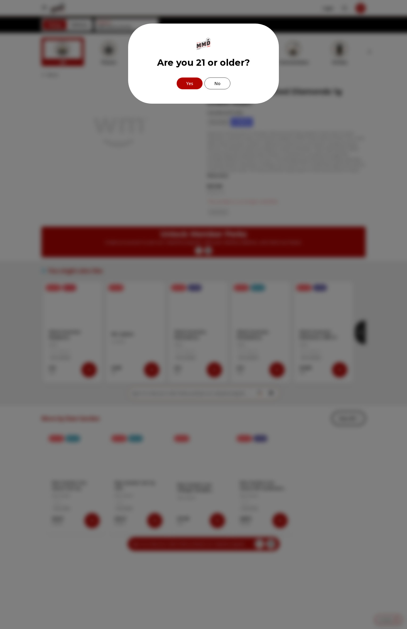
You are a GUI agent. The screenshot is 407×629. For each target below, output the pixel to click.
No (217, 83)
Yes (189, 83)
